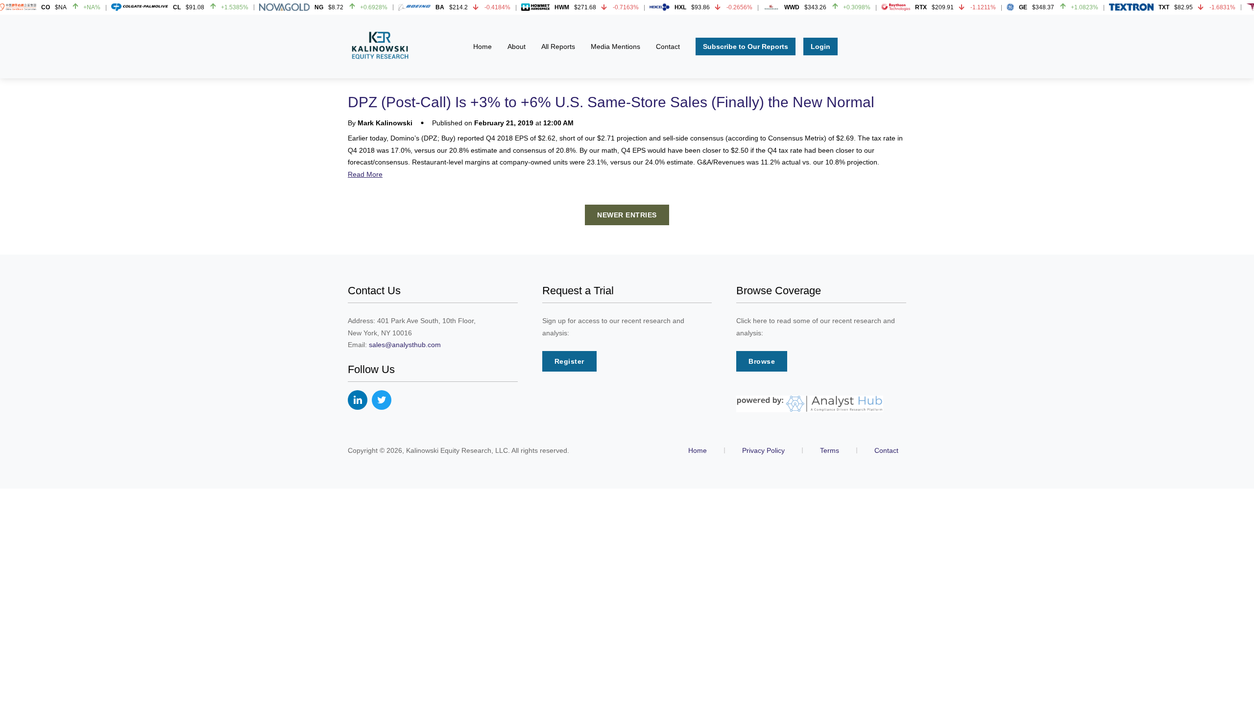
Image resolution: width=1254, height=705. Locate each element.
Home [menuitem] (482, 46)
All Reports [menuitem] (558, 46)
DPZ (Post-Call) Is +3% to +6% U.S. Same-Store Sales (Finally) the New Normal (611, 102)
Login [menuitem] (820, 46)
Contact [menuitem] (668, 46)
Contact (886, 450)
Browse (761, 361)
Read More (365, 174)
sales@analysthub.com (405, 345)
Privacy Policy (763, 450)
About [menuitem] (516, 46)
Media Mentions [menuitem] (615, 46)
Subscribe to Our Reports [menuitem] (745, 46)
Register (569, 361)
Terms (829, 450)
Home (697, 450)
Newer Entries (627, 215)
